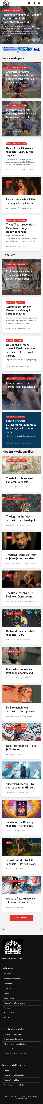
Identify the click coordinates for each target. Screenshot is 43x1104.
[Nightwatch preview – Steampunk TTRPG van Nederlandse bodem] (21, 277)
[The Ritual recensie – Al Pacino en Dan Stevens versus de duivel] (21, 579)
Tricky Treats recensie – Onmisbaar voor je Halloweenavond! (20, 228)
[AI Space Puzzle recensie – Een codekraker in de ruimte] (21, 885)
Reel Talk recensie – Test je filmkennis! (21, 747)
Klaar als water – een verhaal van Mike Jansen (20, 384)
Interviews (10, 302)
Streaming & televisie (13, 652)
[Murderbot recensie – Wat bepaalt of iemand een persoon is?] (21, 656)
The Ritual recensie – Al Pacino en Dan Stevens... (20, 594)
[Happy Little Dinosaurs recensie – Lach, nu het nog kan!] (21, 25)
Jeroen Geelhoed (11, 328)
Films (8, 182)
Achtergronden (9, 998)
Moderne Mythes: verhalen (15, 379)
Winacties (10, 537)
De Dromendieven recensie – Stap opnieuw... (21, 709)
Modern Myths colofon (12, 1034)
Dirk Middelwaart (11, 208)
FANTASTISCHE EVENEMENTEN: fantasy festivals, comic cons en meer (21, 427)
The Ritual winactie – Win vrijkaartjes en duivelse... (21, 556)
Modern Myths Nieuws (12, 978)
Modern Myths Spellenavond (13, 10)
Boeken (9, 340)
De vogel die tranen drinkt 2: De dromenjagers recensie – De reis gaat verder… (21, 350)
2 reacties (27, 443)
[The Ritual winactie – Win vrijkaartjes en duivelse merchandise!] (21, 541)
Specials (7, 1008)
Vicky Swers (10, 246)
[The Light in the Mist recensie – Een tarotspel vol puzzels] (21, 503)
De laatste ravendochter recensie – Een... (20, 632)
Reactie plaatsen (29, 40)
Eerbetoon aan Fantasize (13, 1039)
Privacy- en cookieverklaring (15, 1044)
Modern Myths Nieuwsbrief (14, 1075)
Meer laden (21, 918)
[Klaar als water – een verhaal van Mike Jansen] (21, 391)
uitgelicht (10, 267)
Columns (7, 993)
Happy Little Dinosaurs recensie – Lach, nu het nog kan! (20, 18)
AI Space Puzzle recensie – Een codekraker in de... (21, 900)
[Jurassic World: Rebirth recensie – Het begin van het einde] (21, 847)
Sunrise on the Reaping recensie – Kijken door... (20, 823)
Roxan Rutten (10, 366)
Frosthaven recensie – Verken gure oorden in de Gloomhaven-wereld (21, 113)
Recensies (7, 974)
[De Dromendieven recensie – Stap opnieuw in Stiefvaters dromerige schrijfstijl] (21, 694)
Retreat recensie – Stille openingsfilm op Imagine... (21, 201)
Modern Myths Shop (11, 1080)
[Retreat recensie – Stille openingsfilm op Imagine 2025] (21, 186)
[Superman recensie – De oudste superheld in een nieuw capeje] (21, 770)
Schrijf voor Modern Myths (14, 1085)
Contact (7, 1070)
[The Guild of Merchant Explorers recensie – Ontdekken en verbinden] (21, 465)
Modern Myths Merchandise (14, 1003)
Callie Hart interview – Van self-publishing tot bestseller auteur (19, 310)
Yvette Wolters (10, 640)
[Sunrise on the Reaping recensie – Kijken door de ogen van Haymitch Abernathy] (21, 808)
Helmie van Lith (11, 831)
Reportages (10, 417)
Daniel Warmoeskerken (10, 40)
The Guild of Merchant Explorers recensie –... (19, 480)
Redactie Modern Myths (13, 290)
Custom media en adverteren (15, 1054)
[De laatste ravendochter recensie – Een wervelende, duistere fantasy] (21, 617)
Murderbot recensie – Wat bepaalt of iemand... (20, 671)
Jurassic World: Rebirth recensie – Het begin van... (21, 862)
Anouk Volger (10, 869)
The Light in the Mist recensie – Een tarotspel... (21, 518)
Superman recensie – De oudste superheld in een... (21, 785)
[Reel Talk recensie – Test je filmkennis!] (21, 732)
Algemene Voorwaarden (13, 1049)
